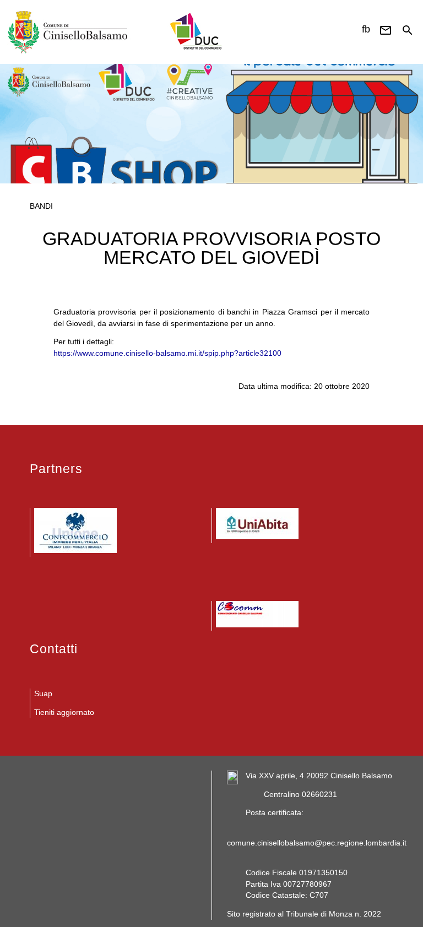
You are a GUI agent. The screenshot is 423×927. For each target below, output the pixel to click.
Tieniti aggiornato (64, 712)
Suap (43, 694)
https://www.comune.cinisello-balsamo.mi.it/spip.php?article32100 (167, 353)
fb (366, 29)
